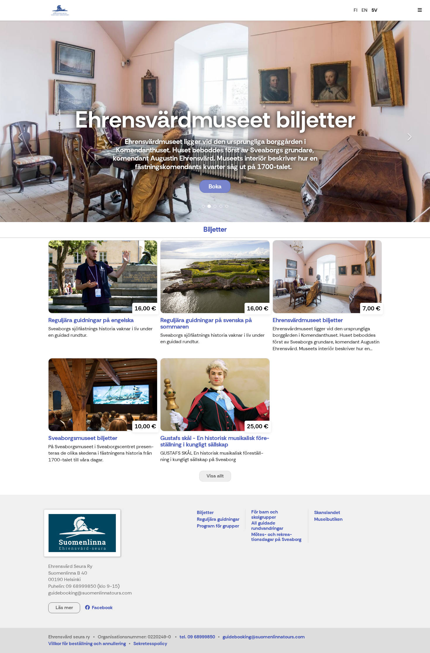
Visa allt (215, 476)
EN (364, 10)
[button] (32, 121)
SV (374, 10)
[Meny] (419, 10)
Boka (215, 186)
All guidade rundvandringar (267, 525)
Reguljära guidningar (218, 519)
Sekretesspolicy (150, 643)
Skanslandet (327, 512)
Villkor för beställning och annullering (87, 643)
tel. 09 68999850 (197, 637)
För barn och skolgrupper (264, 514)
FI (355, 10)
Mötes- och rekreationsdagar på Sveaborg (276, 537)
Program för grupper (218, 526)
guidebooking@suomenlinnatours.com (264, 637)
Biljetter (205, 512)
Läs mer (64, 607)
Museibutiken (328, 519)
